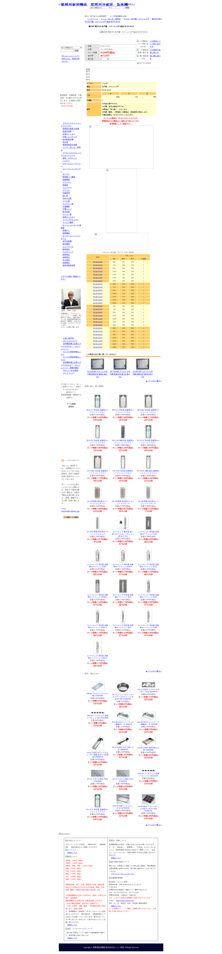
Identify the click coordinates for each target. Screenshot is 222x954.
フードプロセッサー (71, 220)
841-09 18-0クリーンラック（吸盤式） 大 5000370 (123, 723)
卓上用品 (66, 260)
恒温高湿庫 (67, 131)
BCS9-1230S (97, 319)
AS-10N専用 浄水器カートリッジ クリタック (97, 502)
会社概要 (75, 12)
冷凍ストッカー (69, 134)
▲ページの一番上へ (154, 381)
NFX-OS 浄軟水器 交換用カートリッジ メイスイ (123, 441)
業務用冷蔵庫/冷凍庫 (71, 129)
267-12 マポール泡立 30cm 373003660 (97, 780)
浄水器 (65, 142)
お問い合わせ (130, 12)
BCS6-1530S (97, 278)
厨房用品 (66, 255)
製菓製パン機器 (69, 177)
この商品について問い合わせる (155, 43)
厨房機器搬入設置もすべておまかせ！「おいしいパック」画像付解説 (71, 365)
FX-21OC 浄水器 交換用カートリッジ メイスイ (123, 472)
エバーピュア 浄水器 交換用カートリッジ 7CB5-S (97, 657)
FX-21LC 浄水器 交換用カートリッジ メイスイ (148, 441)
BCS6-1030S (97, 271)
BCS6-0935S (97, 290)
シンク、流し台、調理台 (111, 19)
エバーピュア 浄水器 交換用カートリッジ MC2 (123, 626)
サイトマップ (68, 373)
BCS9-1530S (97, 322)
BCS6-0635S (97, 284)
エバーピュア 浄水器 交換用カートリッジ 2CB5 (97, 565)
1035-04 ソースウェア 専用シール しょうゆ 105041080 (97, 717)
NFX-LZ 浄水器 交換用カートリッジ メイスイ (123, 411)
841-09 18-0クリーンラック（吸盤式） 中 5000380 (148, 723)
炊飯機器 (66, 180)
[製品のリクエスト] (71, 111)
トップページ (92, 19)
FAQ (140, 12)
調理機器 (66, 233)
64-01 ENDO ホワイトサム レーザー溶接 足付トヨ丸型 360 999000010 (97, 754)
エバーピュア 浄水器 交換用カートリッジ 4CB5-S (97, 626)
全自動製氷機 (68, 139)
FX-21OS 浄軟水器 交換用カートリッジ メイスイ (148, 472)
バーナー (66, 161)
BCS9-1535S (97, 344)
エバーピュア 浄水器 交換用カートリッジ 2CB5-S (123, 565)
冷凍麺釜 (66, 206)
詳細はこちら (72, 852)
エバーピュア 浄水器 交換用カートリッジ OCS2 (148, 565)
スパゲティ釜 (68, 204)
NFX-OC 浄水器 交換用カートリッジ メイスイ (97, 441)
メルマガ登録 (118, 12)
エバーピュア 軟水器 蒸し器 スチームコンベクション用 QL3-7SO (123, 534)
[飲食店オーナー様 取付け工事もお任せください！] (71, 80)
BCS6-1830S (97, 281)
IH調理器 (66, 193)
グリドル (66, 190)
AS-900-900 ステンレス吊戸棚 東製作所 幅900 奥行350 (142, 374)
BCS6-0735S (97, 287)
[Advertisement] (71, 533)
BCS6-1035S (97, 293)
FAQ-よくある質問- (71, 370)
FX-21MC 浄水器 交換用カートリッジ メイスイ (97, 472)
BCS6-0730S (97, 265)
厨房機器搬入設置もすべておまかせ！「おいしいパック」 (71, 346)
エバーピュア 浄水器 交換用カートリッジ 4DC (123, 596)
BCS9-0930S (97, 312)
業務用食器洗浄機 (70, 145)
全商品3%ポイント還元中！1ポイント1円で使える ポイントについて (71, 32)
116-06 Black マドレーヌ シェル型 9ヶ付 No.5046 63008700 (148, 808)
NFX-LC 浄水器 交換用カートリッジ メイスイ (97, 411)
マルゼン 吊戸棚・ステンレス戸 (136, 19)
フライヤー (67, 182)
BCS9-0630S (97, 306)
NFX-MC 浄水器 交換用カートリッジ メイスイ (148, 411)
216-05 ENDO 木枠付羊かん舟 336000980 (148, 749)
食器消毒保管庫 (69, 265)
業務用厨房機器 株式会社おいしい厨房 (108, 947)
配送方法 (93, 12)
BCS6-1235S (97, 297)
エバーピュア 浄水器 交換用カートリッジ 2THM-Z (97, 596)
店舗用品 (66, 263)
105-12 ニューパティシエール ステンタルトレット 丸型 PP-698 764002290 (123, 696)
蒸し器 (65, 196)
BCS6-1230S (97, 274)
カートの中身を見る (154, 12)
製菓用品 (66, 249)
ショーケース (68, 247)
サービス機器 (68, 222)
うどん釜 (66, 201)
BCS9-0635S (97, 328)
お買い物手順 (113, 4)
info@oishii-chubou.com (70, 511)
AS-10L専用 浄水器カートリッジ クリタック (148, 502)
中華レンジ (67, 209)
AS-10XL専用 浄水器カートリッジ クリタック (97, 533)
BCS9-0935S (97, 335)
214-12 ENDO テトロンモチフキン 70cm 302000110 (148, 690)
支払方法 (84, 12)
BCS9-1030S (97, 316)
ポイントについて (98, 4)
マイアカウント (105, 12)
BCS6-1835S (97, 303)
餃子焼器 (66, 212)
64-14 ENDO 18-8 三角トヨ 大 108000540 (123, 748)
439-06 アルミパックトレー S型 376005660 (97, 694)
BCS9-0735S (97, 331)
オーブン (66, 174)
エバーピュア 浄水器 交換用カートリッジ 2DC (148, 533)
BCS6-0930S (97, 268)
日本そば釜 (67, 198)
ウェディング (68, 252)
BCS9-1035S (97, 338)
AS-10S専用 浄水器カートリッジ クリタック (123, 502)
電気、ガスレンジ (70, 158)
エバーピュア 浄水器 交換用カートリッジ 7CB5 (148, 626)
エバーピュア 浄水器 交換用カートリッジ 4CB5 (148, 596)
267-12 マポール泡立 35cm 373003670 (122, 780)
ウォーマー (67, 188)
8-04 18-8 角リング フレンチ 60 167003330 (123, 807)
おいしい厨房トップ (65, 12)
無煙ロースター (69, 217)
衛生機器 (66, 244)
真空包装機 (67, 241)
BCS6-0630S (97, 262)
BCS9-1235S (97, 341)
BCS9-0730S (97, 309)
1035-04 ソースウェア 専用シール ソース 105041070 (148, 774)
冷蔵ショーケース (70, 137)
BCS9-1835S (97, 347)
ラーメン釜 (67, 214)
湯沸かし (66, 230)
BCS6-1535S (97, 300)
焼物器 (65, 185)
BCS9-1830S (97, 325)
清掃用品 (66, 257)
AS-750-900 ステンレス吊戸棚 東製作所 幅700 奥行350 (120, 374)
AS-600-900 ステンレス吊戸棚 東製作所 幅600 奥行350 (97, 374)
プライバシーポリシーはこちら (122, 874)
